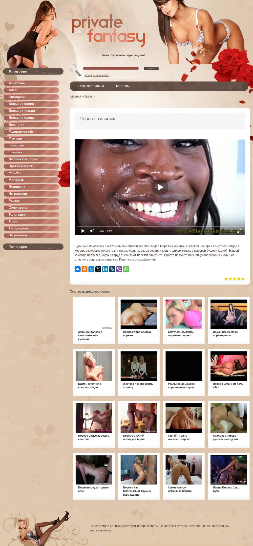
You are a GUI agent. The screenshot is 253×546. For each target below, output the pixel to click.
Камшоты (16, 145)
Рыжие (14, 200)
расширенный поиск (96, 75)
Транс (13, 221)
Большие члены (22, 118)
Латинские (17, 187)
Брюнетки (16, 124)
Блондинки (17, 97)
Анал (13, 90)
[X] (98, 269)
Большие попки (21, 104)
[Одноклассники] (84, 269)
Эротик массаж (21, 166)
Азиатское (17, 83)
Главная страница (91, 86)
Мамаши (15, 138)
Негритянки (18, 194)
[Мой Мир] (91, 269)
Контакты (122, 86)
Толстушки (17, 214)
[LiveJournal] (112, 269)
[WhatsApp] (126, 269)
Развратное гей (21, 131)
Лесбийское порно (23, 159)
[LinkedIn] (105, 269)
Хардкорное (18, 228)
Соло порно (18, 207)
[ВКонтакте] (78, 269)
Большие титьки (22, 111)
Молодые (16, 180)
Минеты (15, 173)
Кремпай (15, 152)
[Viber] (119, 269)
